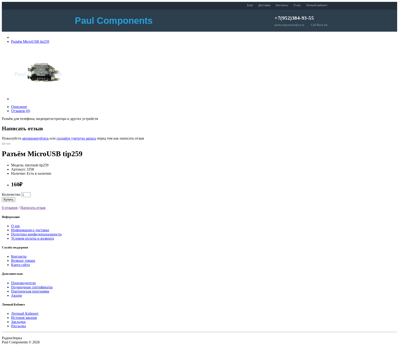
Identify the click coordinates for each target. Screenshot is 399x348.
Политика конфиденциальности (36, 234)
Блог (250, 5)
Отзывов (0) (20, 111)
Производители (23, 283)
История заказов (24, 318)
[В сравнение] (8, 143)
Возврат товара (23, 261)
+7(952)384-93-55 (294, 18)
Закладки (18, 322)
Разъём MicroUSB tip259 (30, 41)
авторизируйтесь (35, 138)
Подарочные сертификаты (32, 287)
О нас (297, 5)
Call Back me (319, 25)
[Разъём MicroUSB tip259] (37, 99)
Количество (11, 194)
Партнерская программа (30, 291)
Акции (16, 295)
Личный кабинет (317, 5)
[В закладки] (4, 143)
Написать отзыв (32, 208)
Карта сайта (20, 265)
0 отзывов (10, 208)
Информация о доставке (30, 230)
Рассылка (18, 326)
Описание (19, 107)
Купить (8, 199)
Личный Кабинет (25, 313)
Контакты (282, 5)
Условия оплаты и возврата (32, 238)
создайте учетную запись (76, 138)
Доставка (264, 5)
